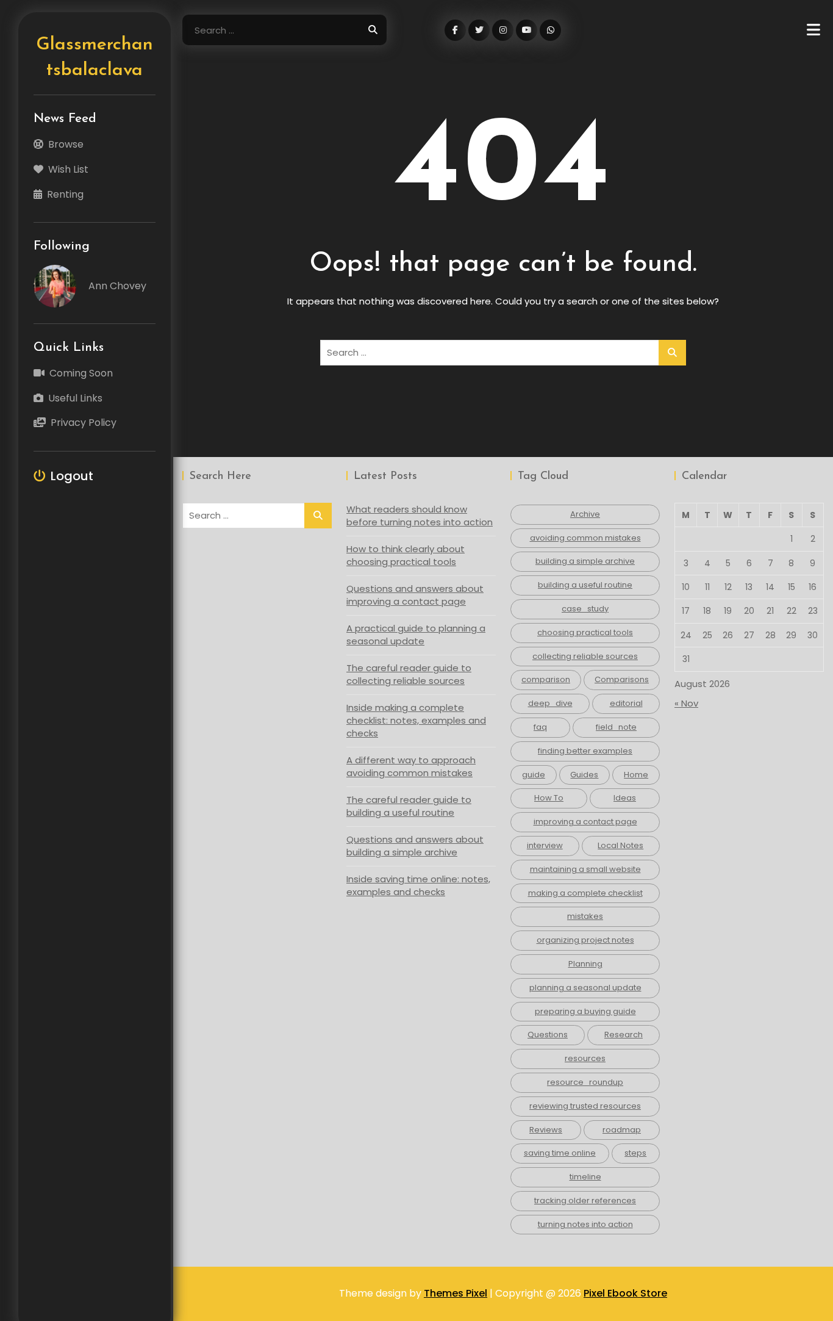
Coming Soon (81, 373)
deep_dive (550, 703)
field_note (616, 727)
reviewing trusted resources (585, 1106)
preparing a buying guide (585, 1011)
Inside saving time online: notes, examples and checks (418, 885)
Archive (585, 514)
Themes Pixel (455, 1293)
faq (540, 727)
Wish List (68, 169)
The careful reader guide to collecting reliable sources (408, 674)
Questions (547, 1034)
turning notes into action (585, 1224)
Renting (65, 194)
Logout (72, 475)
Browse (66, 144)
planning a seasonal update (585, 987)
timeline (585, 1176)
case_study (585, 608)
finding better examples (585, 751)
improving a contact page (585, 821)
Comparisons (622, 679)
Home (636, 774)
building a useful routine (585, 585)
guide (533, 774)
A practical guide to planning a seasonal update (415, 634)
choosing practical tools (585, 632)
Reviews (545, 1130)
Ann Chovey (117, 286)
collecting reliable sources (585, 656)
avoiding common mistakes (585, 538)
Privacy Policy (83, 423)
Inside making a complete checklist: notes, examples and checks (416, 720)
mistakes (585, 916)
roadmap (621, 1130)
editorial (626, 703)
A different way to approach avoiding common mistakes (411, 766)
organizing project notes (585, 940)
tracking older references (585, 1200)
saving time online (560, 1153)
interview (545, 845)
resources (585, 1058)
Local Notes (620, 845)
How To (548, 798)
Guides (584, 774)
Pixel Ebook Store (625, 1293)
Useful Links (75, 398)
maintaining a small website (585, 869)
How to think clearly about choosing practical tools (405, 555)
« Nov (686, 703)
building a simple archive (585, 561)
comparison (545, 679)
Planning (585, 964)
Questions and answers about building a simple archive (415, 845)
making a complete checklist (585, 893)
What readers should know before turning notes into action (419, 515)
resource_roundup (585, 1082)
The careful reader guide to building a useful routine (408, 806)
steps (635, 1153)
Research (623, 1034)
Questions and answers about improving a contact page (415, 595)
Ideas (624, 798)
